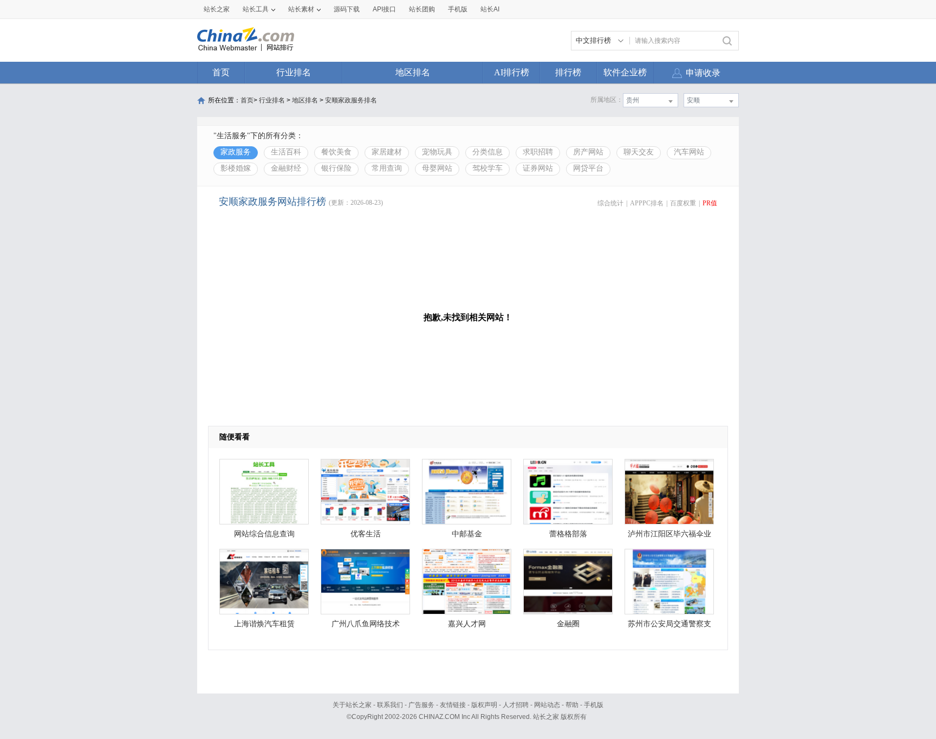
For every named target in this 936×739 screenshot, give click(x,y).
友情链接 (453, 705)
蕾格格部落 (568, 534)
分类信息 (487, 152)
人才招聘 (516, 705)
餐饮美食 (336, 152)
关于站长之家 (352, 705)
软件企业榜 (625, 72)
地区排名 (412, 72)
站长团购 (422, 9)
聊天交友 (638, 152)
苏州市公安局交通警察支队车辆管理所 (669, 626)
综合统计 (610, 203)
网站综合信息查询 (264, 534)
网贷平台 (588, 168)
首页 (221, 72)
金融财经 (286, 168)
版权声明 (484, 705)
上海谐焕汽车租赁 (264, 624)
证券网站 (538, 168)
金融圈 (568, 624)
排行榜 (568, 72)
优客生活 (365, 534)
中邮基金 (467, 534)
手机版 (593, 705)
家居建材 (387, 152)
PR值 (710, 203)
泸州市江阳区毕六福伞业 (669, 534)
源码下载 (347, 9)
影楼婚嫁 (235, 168)
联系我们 (390, 705)
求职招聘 (538, 152)
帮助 (572, 705)
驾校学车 (487, 168)
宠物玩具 (437, 152)
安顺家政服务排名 (351, 100)
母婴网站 (437, 168)
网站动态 (547, 705)
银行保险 (336, 168)
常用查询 (387, 168)
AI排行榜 (511, 72)
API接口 (384, 9)
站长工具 (256, 9)
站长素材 (301, 9)
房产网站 (588, 152)
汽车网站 (689, 152)
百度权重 (683, 203)
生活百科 (286, 152)
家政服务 (235, 152)
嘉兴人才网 (467, 624)
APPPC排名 (647, 203)
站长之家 (217, 9)
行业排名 (293, 72)
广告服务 (421, 705)
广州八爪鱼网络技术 (366, 624)
